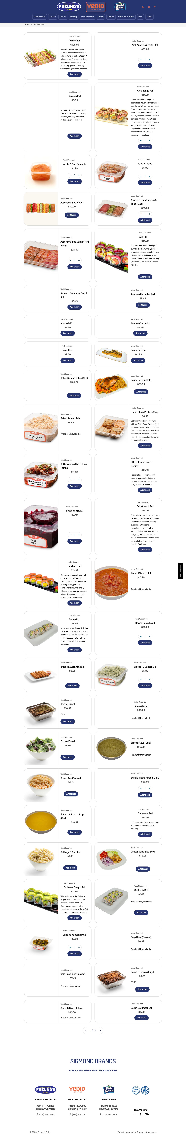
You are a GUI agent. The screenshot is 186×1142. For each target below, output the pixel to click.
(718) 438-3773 (46, 1114)
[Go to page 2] (100, 1030)
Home (27, 25)
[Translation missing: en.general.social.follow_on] (134, 1114)
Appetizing (73, 17)
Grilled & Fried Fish (39, 17)
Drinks (140, 17)
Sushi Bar (63, 17)
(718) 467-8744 (110, 1114)
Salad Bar (53, 17)
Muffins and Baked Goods (126, 17)
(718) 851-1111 (78, 1114)
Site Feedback (181, 571)
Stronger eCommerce (146, 1132)
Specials (149, 17)
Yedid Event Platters (87, 17)
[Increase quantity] (149, 59)
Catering (101, 17)
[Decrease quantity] (140, 59)
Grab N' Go (111, 17)
